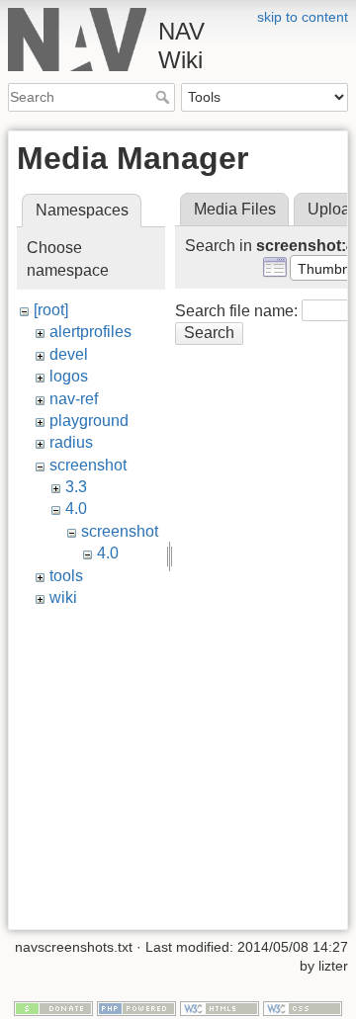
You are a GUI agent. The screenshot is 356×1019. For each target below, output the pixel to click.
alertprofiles (90, 331)
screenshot (88, 465)
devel (68, 354)
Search (164, 97)
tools (66, 575)
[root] (51, 309)
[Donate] (53, 1007)
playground (89, 420)
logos (68, 376)
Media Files (235, 209)
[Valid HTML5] (219, 1007)
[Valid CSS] (302, 1007)
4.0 (76, 508)
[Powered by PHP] (136, 1007)
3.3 (76, 486)
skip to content (302, 17)
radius (71, 442)
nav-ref (73, 398)
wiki (63, 597)
